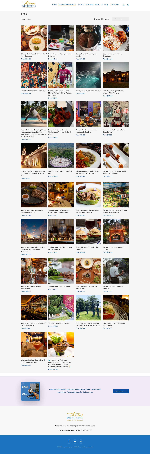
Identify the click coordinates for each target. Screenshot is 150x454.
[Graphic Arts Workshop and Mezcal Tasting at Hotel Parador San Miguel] (61, 75)
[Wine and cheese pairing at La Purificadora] (116, 307)
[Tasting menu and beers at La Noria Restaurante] (34, 195)
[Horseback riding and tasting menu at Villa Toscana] (116, 75)
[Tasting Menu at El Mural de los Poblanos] (88, 231)
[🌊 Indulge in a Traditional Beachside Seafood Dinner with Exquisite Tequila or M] (61, 344)
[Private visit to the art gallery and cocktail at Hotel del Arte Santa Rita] (34, 155)
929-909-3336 (86, 430)
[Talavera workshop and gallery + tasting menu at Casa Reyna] (88, 155)
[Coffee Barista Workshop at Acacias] (88, 38)
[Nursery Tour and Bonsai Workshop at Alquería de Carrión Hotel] (61, 114)
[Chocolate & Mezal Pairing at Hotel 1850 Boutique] (34, 38)
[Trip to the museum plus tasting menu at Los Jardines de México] (88, 307)
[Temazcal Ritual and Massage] (61, 307)
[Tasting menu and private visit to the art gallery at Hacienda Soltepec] (34, 231)
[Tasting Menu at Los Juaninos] (61, 271)
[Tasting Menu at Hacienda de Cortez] (116, 231)
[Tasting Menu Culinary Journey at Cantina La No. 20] (34, 307)
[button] (121, 391)
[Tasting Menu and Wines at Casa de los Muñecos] (61, 231)
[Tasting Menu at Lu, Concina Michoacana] (88, 271)
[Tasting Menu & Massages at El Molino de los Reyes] (116, 155)
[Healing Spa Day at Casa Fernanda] (88, 75)
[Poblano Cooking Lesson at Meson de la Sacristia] (88, 114)
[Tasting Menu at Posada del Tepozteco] (116, 271)
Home (23, 19)
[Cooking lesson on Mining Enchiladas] (116, 38)
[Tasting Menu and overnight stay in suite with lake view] (116, 195)
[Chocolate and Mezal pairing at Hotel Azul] (61, 38)
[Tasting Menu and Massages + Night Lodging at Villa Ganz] (61, 195)
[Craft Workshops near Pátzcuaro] (34, 75)
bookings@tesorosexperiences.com (82, 426)
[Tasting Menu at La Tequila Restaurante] (34, 271)
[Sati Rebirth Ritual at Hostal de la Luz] (61, 155)
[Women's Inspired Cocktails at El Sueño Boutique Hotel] (34, 344)
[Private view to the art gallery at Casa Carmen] (116, 114)
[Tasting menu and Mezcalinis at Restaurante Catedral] (88, 195)
